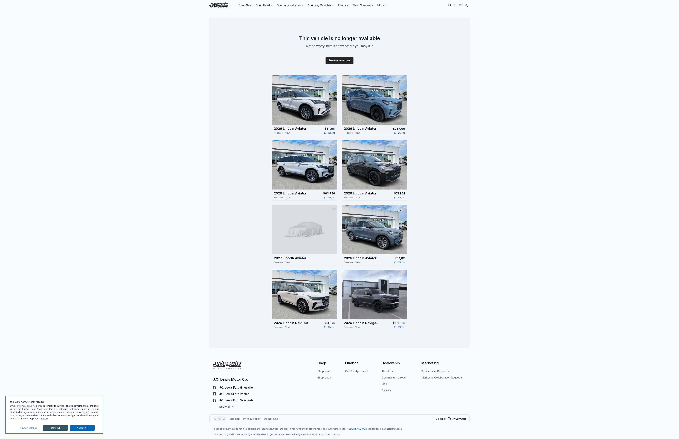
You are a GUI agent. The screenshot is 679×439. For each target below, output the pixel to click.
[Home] (218, 5)
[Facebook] (214, 387)
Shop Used (324, 377)
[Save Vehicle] (333, 79)
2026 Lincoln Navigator (361, 323)
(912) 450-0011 (359, 428)
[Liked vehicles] (461, 5)
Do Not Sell (271, 418)
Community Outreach (394, 377)
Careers (386, 390)
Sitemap (235, 418)
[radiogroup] (219, 419)
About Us (387, 371)
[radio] (215, 419)
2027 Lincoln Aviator (290, 258)
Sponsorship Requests (435, 371)
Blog (384, 384)
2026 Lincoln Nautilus (291, 323)
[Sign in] (467, 5)
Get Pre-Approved (356, 371)
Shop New (324, 371)
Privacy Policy (251, 418)
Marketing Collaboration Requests (442, 377)
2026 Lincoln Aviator (290, 128)
